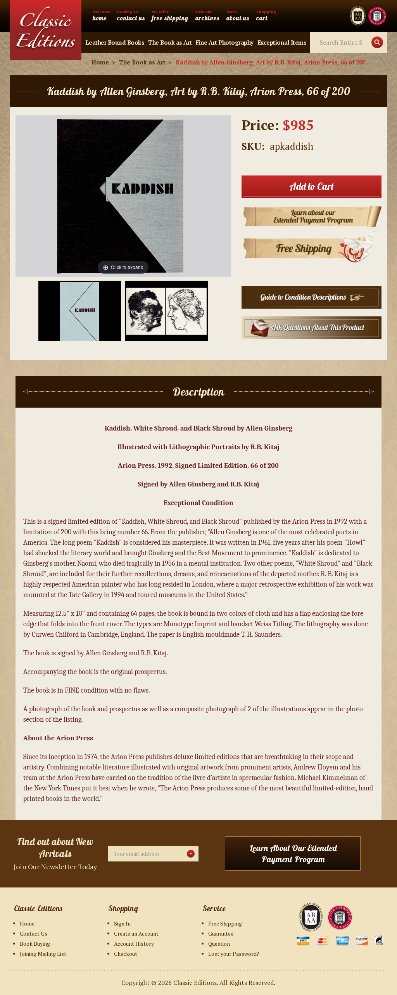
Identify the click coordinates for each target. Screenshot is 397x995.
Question (219, 943)
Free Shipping (225, 923)
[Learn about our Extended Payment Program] (311, 216)
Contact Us (33, 933)
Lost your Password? (233, 953)
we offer (170, 15)
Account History (134, 943)
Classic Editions (195, 982)
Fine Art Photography (225, 42)
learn (237, 15)
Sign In (122, 923)
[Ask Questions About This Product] (311, 327)
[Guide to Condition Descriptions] (311, 296)
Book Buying (35, 943)
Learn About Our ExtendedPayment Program (293, 853)
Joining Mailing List (43, 953)
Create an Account (136, 933)
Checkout (125, 953)
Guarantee (220, 933)
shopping (266, 15)
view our (207, 15)
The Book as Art (170, 42)
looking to (131, 15)
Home (27, 923)
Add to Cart (311, 186)
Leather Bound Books (115, 42)
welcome (101, 15)
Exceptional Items (282, 42)
